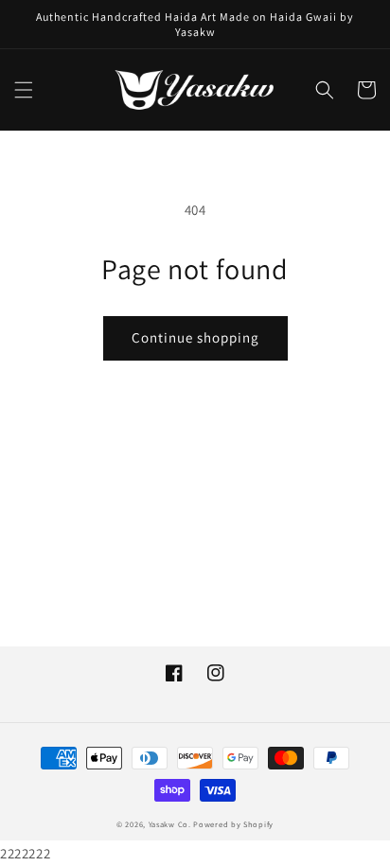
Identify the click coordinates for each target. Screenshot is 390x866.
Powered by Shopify (233, 824)
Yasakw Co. (171, 824)
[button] (23, 90)
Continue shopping (195, 337)
